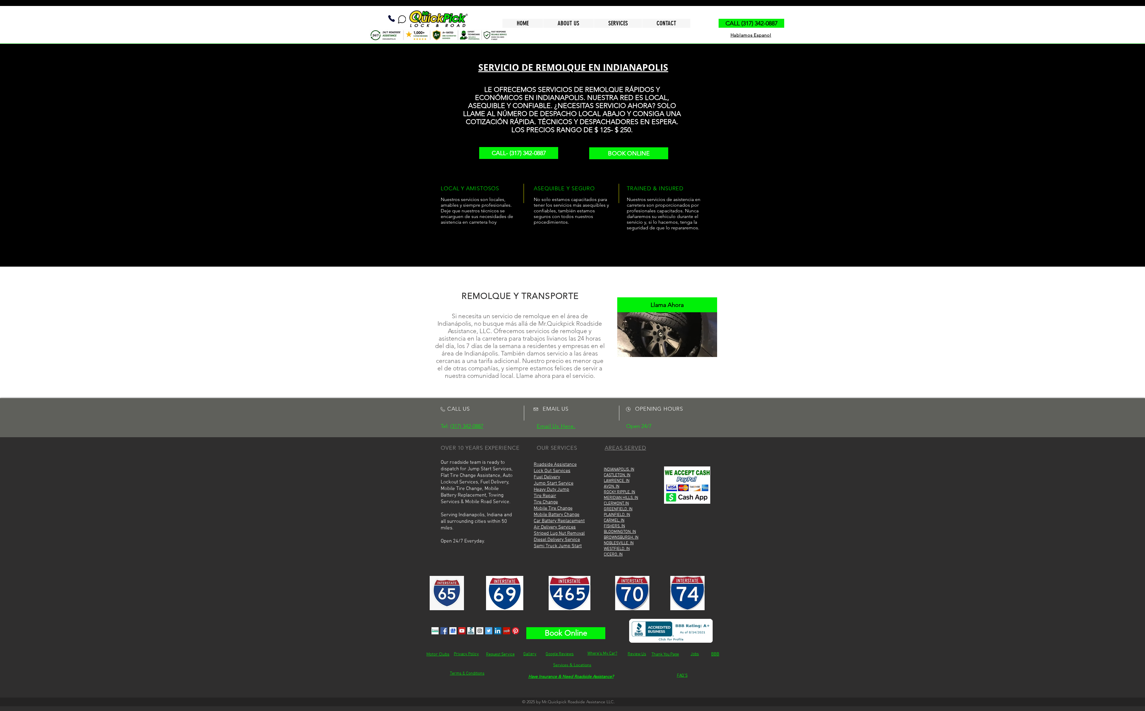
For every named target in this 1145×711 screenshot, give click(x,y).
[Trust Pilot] (435, 630)
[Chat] (402, 19)
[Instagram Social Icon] (479, 630)
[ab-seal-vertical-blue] (470, 630)
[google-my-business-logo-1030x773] (453, 630)
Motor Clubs (437, 654)
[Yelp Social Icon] (506, 630)
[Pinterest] (515, 630)
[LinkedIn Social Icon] (497, 630)
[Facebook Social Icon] (444, 630)
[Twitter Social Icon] (488, 630)
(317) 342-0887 (466, 426)
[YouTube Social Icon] (461, 630)
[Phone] (391, 18)
